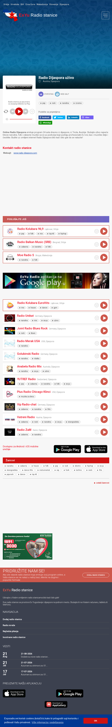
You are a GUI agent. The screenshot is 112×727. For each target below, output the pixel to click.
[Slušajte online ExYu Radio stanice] (10, 15)
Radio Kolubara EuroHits (33, 303)
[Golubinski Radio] (9, 356)
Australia (46, 367)
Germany (39, 316)
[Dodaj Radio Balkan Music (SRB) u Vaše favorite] (96, 244)
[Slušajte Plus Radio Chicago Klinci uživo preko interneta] (104, 394)
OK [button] (95, 721)
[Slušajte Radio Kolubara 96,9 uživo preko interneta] (103, 231)
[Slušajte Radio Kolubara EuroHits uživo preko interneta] (103, 305)
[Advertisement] (55, 48)
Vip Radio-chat (26, 404)
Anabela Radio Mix (29, 366)
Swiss (35, 430)
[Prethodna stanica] (13, 111)
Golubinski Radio (28, 353)
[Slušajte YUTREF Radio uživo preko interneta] (104, 381)
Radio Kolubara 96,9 (30, 229)
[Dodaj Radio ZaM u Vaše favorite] (97, 432)
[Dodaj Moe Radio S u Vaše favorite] (96, 257)
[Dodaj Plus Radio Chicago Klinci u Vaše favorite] (97, 394)
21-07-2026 (26, 662)
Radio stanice (38, 15)
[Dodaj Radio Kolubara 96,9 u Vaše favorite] (96, 231)
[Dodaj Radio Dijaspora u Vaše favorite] (32, 111)
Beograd (56, 242)
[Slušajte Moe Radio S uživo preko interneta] (103, 257)
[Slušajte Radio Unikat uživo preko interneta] (104, 318)
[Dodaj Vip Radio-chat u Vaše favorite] (97, 407)
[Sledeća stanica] (25, 111)
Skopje (38, 255)
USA (43, 341)
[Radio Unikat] (9, 318)
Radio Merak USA (28, 341)
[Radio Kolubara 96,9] (10, 231)
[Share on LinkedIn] (74, 118)
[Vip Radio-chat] (9, 407)
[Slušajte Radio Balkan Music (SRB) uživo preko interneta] (103, 244)
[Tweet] (60, 118)
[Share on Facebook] (45, 118)
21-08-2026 (26, 654)
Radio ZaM (24, 430)
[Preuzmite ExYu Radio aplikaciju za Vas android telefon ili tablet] (68, 449)
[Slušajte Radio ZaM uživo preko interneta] (104, 432)
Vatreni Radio (26, 417)
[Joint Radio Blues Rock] (9, 331)
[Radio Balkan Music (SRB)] (10, 244)
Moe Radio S (25, 255)
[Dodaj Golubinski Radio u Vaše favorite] (97, 356)
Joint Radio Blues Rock (32, 328)
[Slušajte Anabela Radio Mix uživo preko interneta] (104, 368)
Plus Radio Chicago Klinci (34, 392)
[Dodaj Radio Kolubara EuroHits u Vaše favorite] (96, 305)
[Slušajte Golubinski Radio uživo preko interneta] (104, 356)
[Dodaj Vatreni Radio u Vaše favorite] (97, 419)
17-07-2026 (26, 671)
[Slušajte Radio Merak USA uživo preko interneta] (104, 343)
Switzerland (42, 379)
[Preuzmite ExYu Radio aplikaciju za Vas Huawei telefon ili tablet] (56, 704)
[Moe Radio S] (10, 257)
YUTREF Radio (26, 379)
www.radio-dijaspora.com (25, 153)
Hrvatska (15, 4)
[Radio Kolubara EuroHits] (10, 305)
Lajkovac (48, 229)
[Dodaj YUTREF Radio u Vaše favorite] (97, 381)
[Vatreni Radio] (9, 419)
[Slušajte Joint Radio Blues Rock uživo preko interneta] (104, 330)
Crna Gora (30, 4)
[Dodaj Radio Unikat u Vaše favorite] (97, 318)
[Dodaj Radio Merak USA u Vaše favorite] (97, 343)
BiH (22, 4)
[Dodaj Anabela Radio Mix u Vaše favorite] (97, 369)
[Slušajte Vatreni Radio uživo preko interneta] (104, 419)
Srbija (6, 4)
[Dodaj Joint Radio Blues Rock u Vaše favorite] (97, 331)
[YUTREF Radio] (9, 381)
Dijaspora (64, 4)
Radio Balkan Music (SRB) (34, 242)
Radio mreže (9, 625)
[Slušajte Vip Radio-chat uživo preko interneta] (104, 406)
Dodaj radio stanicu (96, 575)
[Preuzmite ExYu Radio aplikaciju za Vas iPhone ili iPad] (97, 449)
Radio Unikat (25, 315)
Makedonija (42, 4)
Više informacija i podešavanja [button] (47, 722)
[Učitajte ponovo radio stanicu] (6, 111)
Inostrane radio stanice (14, 637)
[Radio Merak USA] (9, 343)
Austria (46, 81)
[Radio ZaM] (9, 432)
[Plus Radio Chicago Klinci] (9, 394)
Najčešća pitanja (10, 631)
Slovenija (53, 4)
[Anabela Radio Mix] (9, 369)
